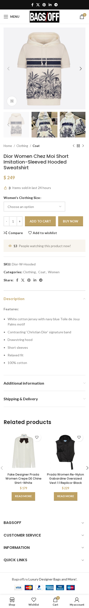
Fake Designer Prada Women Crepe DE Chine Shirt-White (23, 478)
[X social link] (38, 5)
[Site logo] (44, 16)
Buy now (70, 221)
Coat (36, 146)
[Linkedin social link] (50, 5)
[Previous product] (73, 146)
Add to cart (40, 221)
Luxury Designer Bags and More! (52, 579)
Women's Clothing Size (22, 198)
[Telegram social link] (56, 5)
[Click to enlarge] (12, 101)
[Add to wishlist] (37, 437)
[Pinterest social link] (44, 5)
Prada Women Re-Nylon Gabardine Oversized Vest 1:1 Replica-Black (65, 478)
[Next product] (83, 146)
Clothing (22, 146)
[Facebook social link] (32, 5)
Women (54, 272)
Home (8, 146)
